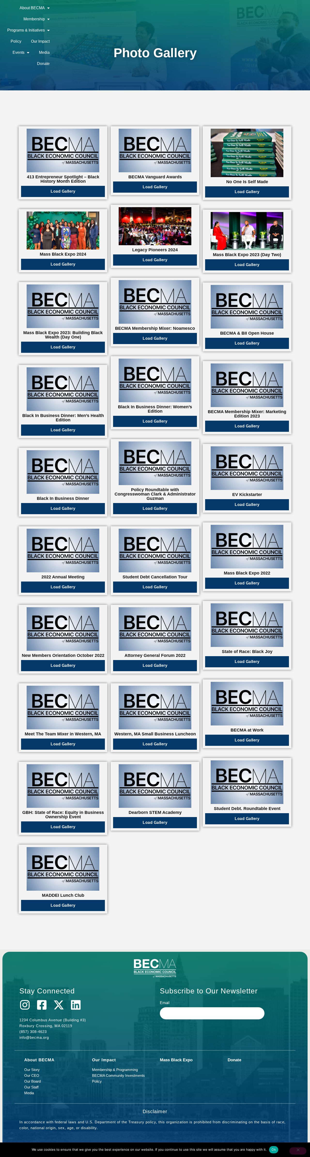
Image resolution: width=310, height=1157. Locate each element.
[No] (297, 1151)
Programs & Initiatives (26, 30)
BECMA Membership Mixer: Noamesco (155, 328)
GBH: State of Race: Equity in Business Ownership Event (63, 814)
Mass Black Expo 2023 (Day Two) (247, 254)
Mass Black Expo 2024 (63, 254)
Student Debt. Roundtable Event (247, 808)
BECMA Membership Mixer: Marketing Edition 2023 (247, 413)
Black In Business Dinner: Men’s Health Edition (63, 417)
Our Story (32, 1070)
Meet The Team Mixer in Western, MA (63, 734)
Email (165, 1003)
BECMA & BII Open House (247, 333)
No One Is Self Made (247, 181)
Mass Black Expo (176, 1060)
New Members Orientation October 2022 (63, 655)
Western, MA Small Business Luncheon (155, 734)
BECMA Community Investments (118, 1075)
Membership (34, 19)
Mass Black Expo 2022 (247, 573)
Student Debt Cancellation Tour (155, 577)
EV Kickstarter (247, 494)
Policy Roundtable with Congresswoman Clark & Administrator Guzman (155, 494)
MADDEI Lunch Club (63, 895)
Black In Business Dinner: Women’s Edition (155, 409)
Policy (16, 41)
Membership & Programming (115, 1070)
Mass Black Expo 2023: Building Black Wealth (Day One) (63, 334)
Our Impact (40, 41)
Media (44, 52)
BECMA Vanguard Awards (155, 176)
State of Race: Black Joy (247, 651)
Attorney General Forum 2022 (155, 655)
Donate (43, 64)
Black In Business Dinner (63, 498)
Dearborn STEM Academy (155, 812)
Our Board (32, 1081)
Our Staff (31, 1087)
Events (18, 52)
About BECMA (32, 8)
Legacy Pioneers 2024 (155, 249)
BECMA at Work (247, 730)
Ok (273, 1149)
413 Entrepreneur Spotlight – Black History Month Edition (63, 179)
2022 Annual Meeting (63, 577)
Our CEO (31, 1075)
